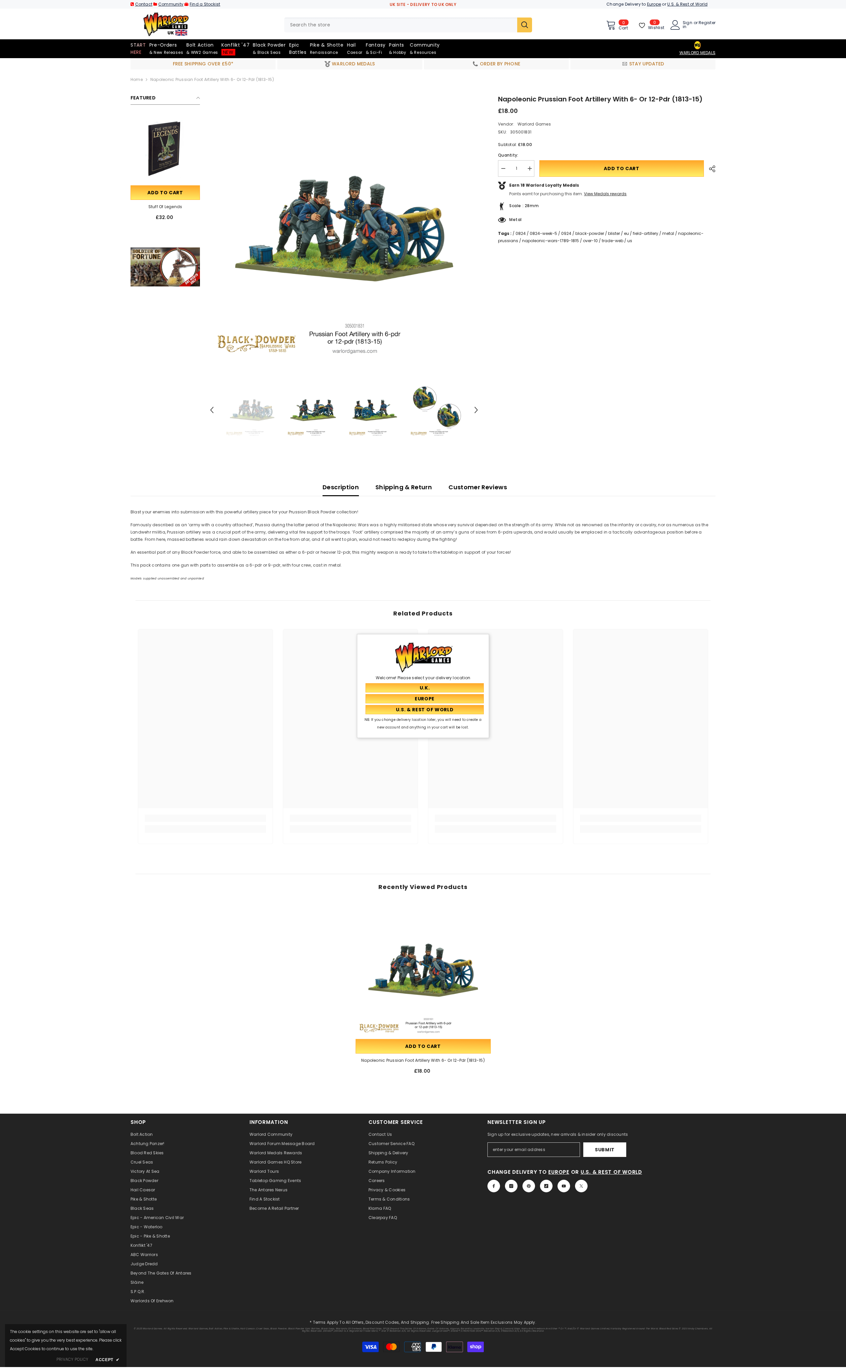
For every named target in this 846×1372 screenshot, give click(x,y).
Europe (654, 4)
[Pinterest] (528, 1186)
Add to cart (165, 192)
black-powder (589, 233)
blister (614, 233)
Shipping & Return (403, 487)
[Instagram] (511, 1186)
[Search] (408, 25)
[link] (165, 266)
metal (668, 233)
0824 (521, 233)
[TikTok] (546, 1186)
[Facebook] (493, 1186)
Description (341, 487)
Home (137, 79)
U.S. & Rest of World (687, 4)
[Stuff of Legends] (165, 149)
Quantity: (508, 155)
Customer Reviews (477, 487)
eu (626, 233)
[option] (344, 228)
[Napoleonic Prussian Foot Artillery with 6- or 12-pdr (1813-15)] (423, 970)
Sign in (687, 25)
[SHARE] (709, 169)
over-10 (590, 240)
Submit (605, 1149)
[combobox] (400, 25)
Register (707, 23)
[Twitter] (581, 1186)
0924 (566, 233)
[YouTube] (564, 1186)
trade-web (612, 240)
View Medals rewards (605, 194)
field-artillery (645, 233)
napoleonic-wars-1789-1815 (550, 240)
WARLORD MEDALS (697, 53)
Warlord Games (534, 124)
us (629, 240)
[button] (212, 410)
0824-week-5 (543, 233)
